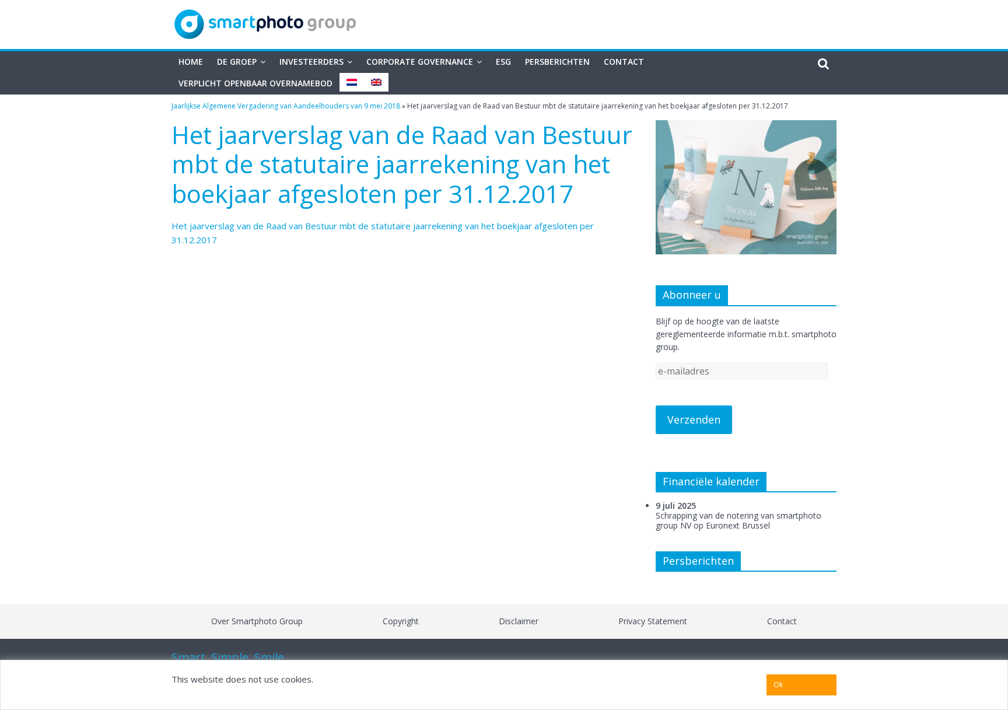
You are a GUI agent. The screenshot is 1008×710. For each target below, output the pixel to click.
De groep (237, 61)
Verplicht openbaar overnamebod (255, 83)
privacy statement (652, 621)
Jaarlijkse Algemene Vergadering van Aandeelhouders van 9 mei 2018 (286, 106)
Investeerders (311, 61)
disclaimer (518, 621)
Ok (778, 685)
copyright (401, 621)
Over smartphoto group (257, 621)
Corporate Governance (419, 61)
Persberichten (557, 61)
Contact (624, 61)
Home (190, 61)
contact (782, 621)
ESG (503, 61)
